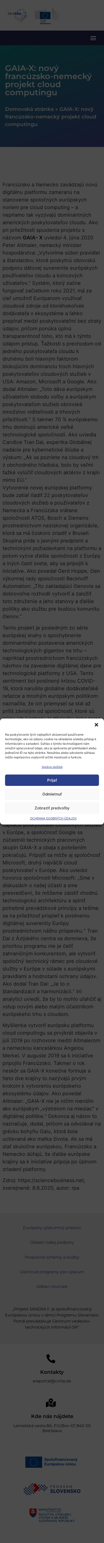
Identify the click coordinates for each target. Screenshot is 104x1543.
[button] (96, 724)
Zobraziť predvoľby (52, 808)
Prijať (52, 780)
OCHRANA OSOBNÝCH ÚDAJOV (53, 818)
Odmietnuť (52, 794)
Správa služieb (52, 767)
